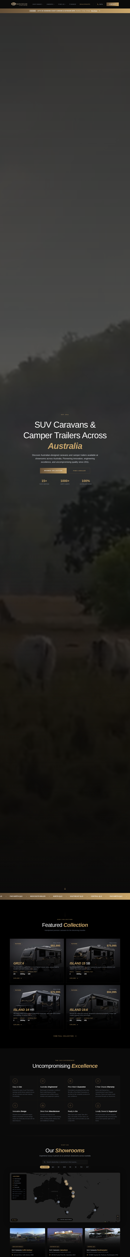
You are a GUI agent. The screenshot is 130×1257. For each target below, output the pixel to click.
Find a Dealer (79, 470)
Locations (16, 1176)
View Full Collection (64, 1036)
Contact (112, 4)
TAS (81, 1167)
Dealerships (85, 4)
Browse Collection (53, 470)
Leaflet (107, 1221)
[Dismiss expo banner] (99, 11)
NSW (64, 1167)
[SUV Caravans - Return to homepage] (19, 4)
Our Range (37, 4)
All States (44, 1167)
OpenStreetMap (113, 1221)
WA (70, 1167)
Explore (16, 978)
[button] (73, 1196)
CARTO (118, 1221)
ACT (87, 1167)
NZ (58, 1167)
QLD (53, 1167)
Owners (50, 4)
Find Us (61, 4)
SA (76, 1167)
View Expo (94, 11)
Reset (15, 1220)
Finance (72, 4)
